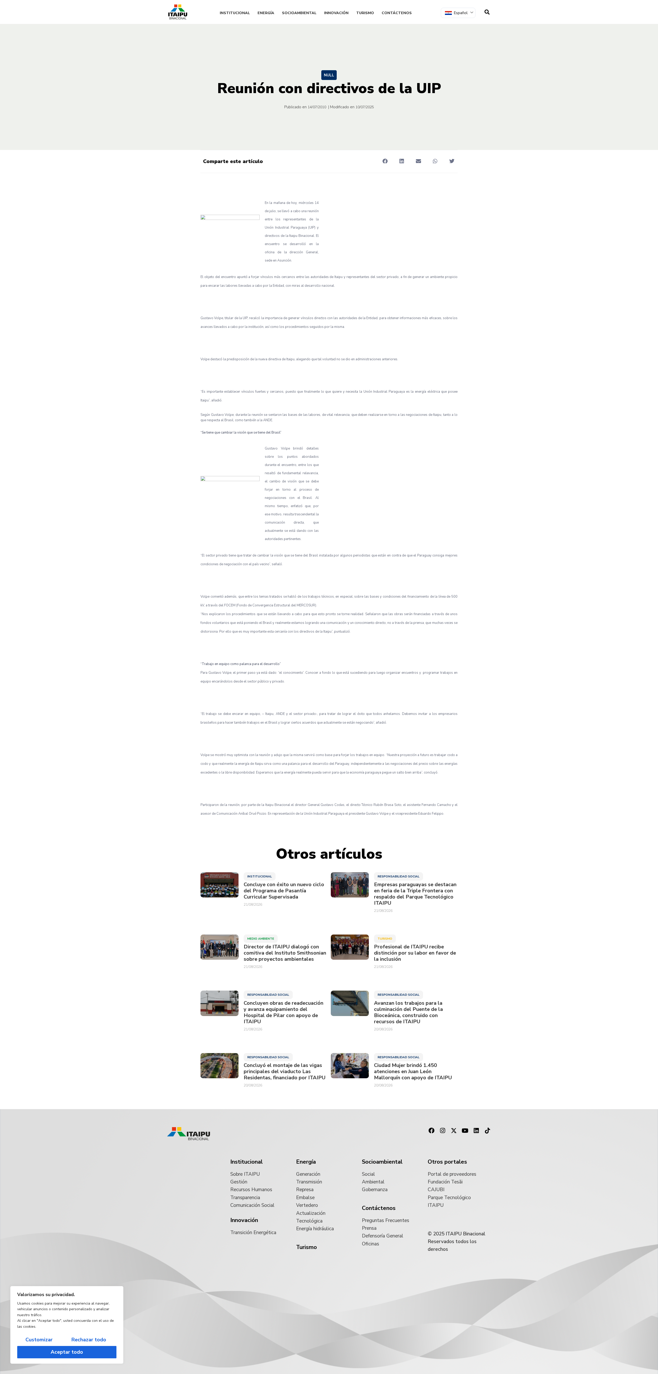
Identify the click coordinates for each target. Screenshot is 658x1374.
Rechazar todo (88, 1339)
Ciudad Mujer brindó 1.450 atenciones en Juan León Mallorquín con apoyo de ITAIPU (413, 1071)
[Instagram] (442, 1130)
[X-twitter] (454, 1130)
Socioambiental (299, 13)
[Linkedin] (476, 1130)
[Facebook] (431, 1130)
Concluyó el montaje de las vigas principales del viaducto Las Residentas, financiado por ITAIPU (284, 1071)
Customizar (39, 1339)
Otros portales (447, 1162)
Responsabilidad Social (398, 876)
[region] (66, 1325)
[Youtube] (465, 1130)
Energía (266, 13)
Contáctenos (397, 13)
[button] (385, 161)
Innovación (336, 13)
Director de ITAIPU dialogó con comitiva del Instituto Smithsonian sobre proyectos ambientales (285, 953)
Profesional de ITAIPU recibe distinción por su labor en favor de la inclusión (415, 953)
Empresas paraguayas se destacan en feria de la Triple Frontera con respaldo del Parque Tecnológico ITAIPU (415, 894)
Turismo (365, 13)
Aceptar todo (67, 1352)
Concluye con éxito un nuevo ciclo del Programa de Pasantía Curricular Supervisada (284, 891)
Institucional (235, 13)
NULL (329, 75)
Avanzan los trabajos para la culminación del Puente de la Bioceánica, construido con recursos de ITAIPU (408, 1012)
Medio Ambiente (260, 939)
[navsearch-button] (487, 12)
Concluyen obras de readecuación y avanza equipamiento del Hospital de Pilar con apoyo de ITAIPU (283, 1012)
